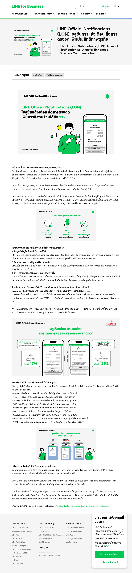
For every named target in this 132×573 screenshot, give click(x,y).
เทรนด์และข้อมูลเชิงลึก (46, 552)
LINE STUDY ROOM (46, 528)
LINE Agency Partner (74, 539)
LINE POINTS (17, 539)
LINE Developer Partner (75, 528)
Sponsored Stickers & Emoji (22, 531)
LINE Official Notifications (21, 549)
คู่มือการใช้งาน (44, 531)
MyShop (15, 560)
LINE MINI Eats (17, 564)
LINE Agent (70, 535)
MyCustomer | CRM (19, 553)
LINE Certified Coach (74, 531)
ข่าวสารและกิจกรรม (45, 539)
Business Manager (19, 546)
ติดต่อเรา (106, 6)
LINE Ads (15, 535)
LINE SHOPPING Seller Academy (51, 535)
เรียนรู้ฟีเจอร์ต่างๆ (45, 542)
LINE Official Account (20, 528)
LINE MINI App (17, 557)
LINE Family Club (18, 542)
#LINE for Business (54, 75)
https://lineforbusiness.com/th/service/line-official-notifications (84, 506)
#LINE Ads (37, 75)
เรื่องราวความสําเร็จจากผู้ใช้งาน (49, 556)
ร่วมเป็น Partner (71, 542)
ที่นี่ (107, 546)
